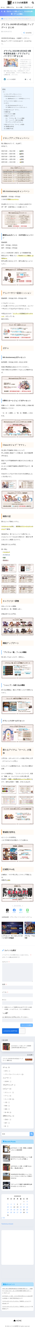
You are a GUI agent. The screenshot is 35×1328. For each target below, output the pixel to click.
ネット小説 (19, 7)
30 (27, 1212)
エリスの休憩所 (20, 2)
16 (27, 1207)
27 (17, 1212)
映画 (7, 1105)
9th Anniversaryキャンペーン (13, 96)
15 (24, 1207)
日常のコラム (10, 7)
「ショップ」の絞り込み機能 (15, 120)
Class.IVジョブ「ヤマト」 (12, 109)
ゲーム (30, 917)
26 (14, 1212)
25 (11, 1212)
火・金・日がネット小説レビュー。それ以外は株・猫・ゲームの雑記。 (17, 13)
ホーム (3, 7)
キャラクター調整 (10, 114)
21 (21, 1209)
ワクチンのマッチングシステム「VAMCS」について (16, 1301)
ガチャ (7, 103)
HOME (19, 1321)
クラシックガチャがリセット (15, 122)
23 (27, 1209)
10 (8, 1207)
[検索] (32, 1134)
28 (21, 1212)
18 (11, 1209)
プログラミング (28, 7)
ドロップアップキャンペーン (13, 94)
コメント (6, 962)
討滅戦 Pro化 (9, 128)
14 (21, 1207)
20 (17, 1209)
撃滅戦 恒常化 (10, 126)
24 (8, 1212)
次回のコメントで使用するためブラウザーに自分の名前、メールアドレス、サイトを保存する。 (18, 1008)
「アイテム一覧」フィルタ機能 (16, 118)
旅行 (7, 1123)
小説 (7, 1102)
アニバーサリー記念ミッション (14, 101)
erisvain (4, 1303)
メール (5, 992)
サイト (4, 1000)
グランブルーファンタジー (18, 917)
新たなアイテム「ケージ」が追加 (14, 124)
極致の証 (7, 112)
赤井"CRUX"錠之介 (15, 1298)
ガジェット (9, 1092)
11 (11, 1207)
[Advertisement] (17, 1247)
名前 (4, 984)
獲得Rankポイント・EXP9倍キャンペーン (19, 98)
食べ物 (8, 1112)
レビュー (7, 1088)
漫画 (7, 1109)
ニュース (6, 1078)
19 (14, 1209)
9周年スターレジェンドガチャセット (17, 107)
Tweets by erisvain (7, 1224)
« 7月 (3, 1218)
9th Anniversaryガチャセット (15, 105)
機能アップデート (10, 116)
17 (8, 1209)
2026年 (8, 1081)
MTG (7, 1071)
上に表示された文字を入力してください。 (15, 1017)
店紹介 (8, 1119)
